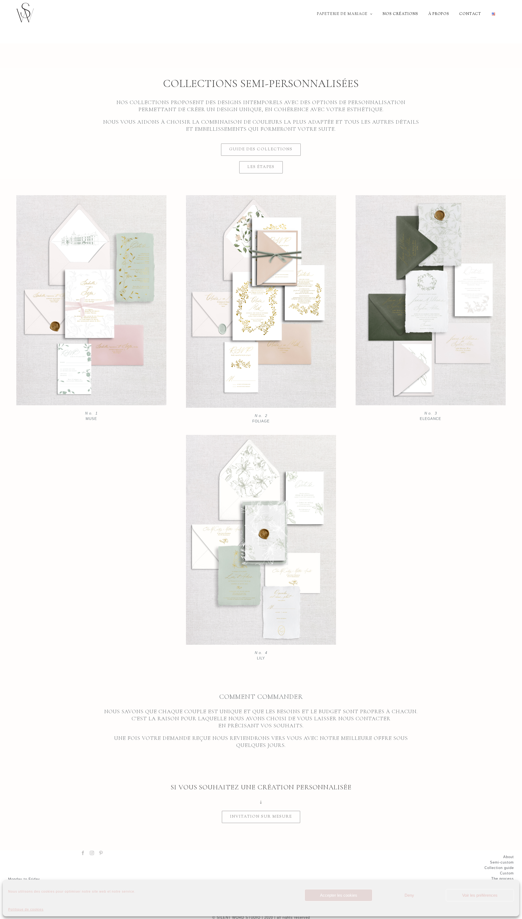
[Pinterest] (101, 853)
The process (502, 879)
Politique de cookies (26, 909)
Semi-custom (502, 862)
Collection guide (499, 868)
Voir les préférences (480, 895)
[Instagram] (92, 853)
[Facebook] (83, 853)
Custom (507, 873)
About (508, 857)
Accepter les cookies (338, 895)
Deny (409, 895)
